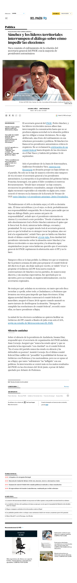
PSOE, (49, 123)
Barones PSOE (22, 396)
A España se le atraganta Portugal (20, 477)
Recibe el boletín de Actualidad (19, 382)
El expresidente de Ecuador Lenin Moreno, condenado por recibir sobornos (33, 488)
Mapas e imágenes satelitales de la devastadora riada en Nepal (24, 509)
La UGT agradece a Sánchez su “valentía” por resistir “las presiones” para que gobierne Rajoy (12, 151)
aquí (47, 404)
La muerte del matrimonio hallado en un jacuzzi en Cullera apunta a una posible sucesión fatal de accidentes (37, 500)
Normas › (66, 386)
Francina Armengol (49, 396)
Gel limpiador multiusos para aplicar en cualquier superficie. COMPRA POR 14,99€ (62, 534)
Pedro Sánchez (12, 396)
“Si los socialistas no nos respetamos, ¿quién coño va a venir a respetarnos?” (12, 163)
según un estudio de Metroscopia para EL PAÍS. (30, 323)
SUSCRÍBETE (56, 13)
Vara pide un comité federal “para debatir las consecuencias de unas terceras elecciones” (12, 138)
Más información (12, 404)
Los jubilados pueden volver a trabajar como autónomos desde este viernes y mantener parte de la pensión (37, 512)
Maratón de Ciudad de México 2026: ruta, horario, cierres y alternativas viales (34, 481)
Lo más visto (9, 496)
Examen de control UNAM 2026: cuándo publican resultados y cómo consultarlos (35, 485)
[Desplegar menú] (6, 18)
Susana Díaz (59, 396)
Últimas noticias (10, 473)
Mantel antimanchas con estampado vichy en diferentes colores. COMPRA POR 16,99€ (63, 555)
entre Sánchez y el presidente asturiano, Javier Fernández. (40, 196)
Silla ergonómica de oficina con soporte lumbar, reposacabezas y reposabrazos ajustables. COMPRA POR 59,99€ (19, 560)
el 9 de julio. (44, 237)
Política (10, 27)
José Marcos (44, 108)
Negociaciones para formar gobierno (19, 31)
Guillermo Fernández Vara (35, 396)
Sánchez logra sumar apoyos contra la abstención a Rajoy (12, 128)
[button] (39, 80)
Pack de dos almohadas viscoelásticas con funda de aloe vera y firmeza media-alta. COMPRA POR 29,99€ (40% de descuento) (63, 545)
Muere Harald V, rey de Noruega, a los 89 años (19, 516)
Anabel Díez (33, 108)
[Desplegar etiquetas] (68, 395)
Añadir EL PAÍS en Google (64, 115)
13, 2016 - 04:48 (41, 110)
